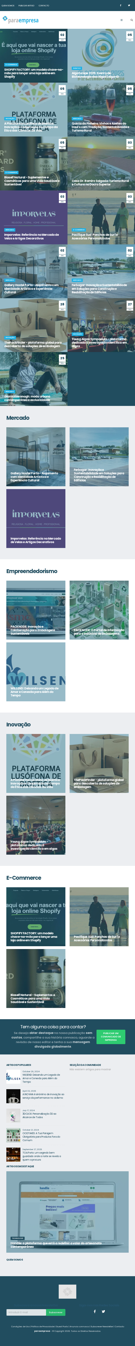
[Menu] (121, 20)
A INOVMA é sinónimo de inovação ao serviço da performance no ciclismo (43, 1096)
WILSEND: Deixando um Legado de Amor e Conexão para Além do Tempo (41, 1078)
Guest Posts (62, 1326)
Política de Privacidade (42, 1326)
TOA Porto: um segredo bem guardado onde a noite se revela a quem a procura (41, 1156)
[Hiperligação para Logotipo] (20, 19)
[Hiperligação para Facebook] (120, 5)
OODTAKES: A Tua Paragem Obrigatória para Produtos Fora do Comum (41, 1136)
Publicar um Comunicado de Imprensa (111, 1036)
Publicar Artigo (26, 5)
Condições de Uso (20, 1326)
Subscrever (56, 1312)
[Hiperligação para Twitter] (129, 5)
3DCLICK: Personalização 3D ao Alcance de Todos (39, 1115)
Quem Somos (7, 5)
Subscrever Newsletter (102, 1326)
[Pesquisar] (132, 20)
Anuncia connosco (79, 1326)
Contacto (43, 5)
